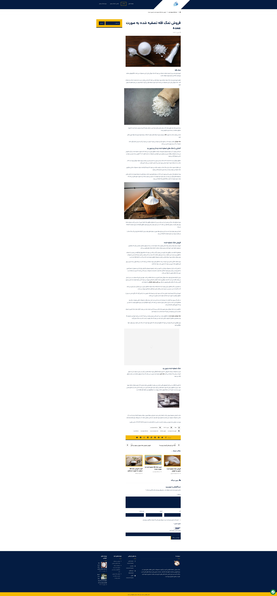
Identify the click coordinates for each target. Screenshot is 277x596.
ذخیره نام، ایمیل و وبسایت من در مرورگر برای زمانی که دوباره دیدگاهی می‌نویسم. (161, 520)
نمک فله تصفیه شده (144, 431)
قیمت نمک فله (138, 473)
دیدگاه (179, 495)
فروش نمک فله (163, 431)
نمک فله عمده (135, 431)
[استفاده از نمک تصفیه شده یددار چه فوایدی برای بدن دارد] (104, 576)
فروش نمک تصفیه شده (172, 431)
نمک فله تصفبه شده (153, 427)
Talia (176, 427)
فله (166, 135)
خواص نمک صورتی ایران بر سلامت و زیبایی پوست (116, 576)
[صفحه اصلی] (180, 12)
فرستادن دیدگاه (175, 538)
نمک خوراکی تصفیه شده (175, 316)
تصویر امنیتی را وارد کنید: (175, 531)
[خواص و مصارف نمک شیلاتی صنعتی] (104, 565)
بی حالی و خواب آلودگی (154, 282)
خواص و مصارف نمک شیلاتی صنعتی (116, 562)
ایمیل (161, 511)
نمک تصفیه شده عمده (154, 431)
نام (180, 511)
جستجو (101, 23)
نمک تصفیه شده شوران (175, 473)
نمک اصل (162, 374)
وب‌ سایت (141, 511)
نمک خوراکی (178, 142)
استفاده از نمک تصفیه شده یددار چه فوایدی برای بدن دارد (116, 569)
